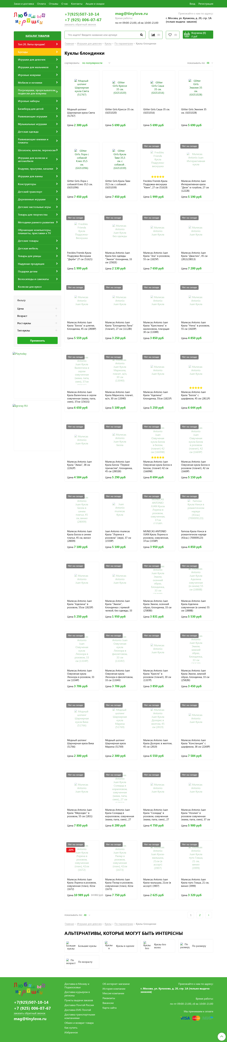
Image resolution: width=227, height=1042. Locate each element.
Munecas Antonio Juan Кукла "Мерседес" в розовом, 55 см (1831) (80, 813)
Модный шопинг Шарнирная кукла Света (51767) (81, 112)
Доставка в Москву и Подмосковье (76, 985)
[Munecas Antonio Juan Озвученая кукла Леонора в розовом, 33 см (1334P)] (82, 648)
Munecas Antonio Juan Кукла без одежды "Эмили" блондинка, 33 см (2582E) (118, 257)
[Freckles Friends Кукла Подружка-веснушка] (158, 159)
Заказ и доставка (24, 3)
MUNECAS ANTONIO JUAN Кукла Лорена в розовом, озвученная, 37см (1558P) (156, 536)
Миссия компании (113, 993)
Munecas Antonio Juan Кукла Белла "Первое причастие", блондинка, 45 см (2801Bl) (118, 466)
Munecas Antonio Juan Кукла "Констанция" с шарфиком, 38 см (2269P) (195, 743)
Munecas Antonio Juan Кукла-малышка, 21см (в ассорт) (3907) (157, 882)
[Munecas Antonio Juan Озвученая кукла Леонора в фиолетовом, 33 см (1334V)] (120, 648)
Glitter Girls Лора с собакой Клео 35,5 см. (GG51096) (80, 184)
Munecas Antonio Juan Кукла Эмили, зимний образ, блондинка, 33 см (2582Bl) (195, 675)
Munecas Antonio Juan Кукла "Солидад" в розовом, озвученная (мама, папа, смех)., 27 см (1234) (156, 814)
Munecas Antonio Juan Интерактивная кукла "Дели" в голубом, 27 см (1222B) (195, 185)
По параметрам (123, 43)
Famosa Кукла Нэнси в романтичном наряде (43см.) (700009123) (193, 534)
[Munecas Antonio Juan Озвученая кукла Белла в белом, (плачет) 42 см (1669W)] (158, 440)
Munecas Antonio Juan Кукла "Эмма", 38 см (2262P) (79, 465)
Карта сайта (109, 1007)
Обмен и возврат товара (79, 1022)
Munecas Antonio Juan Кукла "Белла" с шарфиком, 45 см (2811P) (195, 395)
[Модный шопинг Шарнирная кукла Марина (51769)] (120, 718)
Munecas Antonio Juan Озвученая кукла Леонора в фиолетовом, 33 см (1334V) (119, 675)
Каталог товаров (38, 35)
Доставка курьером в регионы (77, 993)
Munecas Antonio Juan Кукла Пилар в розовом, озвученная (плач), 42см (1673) (119, 884)
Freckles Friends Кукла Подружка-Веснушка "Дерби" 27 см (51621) (80, 256)
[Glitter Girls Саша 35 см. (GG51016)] (158, 87)
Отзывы (53, 3)
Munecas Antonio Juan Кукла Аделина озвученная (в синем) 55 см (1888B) (195, 605)
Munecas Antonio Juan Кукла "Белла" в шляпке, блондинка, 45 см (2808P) (81, 325)
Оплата (41, 3)
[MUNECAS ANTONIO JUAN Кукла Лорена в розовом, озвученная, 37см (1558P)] (158, 509)
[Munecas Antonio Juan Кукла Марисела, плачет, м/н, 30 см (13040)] (120, 370)
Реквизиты (109, 998)
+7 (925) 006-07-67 (83, 19)
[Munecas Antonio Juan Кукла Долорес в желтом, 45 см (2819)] (158, 718)
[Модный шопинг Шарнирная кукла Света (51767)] (82, 87)
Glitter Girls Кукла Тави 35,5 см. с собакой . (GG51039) (117, 184)
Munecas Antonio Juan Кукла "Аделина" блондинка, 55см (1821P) (157, 395)
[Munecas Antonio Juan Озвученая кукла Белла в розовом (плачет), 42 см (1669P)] (196, 440)
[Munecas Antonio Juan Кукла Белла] (120, 440)
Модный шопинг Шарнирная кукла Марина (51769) (115, 743)
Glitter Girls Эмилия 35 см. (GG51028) (193, 111)
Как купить (70, 1027)
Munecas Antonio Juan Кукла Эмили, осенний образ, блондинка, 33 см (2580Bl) (157, 605)
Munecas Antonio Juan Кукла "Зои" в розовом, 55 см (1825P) (156, 256)
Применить (37, 340)
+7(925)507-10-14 (81, 14)
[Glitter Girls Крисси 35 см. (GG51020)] (120, 87)
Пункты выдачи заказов (78, 1000)
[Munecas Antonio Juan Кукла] (158, 231)
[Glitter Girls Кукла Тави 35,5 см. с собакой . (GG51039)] (120, 159)
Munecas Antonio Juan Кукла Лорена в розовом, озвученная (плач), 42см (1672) (81, 884)
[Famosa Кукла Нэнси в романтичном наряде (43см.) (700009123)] (196, 509)
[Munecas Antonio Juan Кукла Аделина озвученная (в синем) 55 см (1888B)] (196, 579)
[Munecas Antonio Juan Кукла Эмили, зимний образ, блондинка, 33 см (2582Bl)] (196, 648)
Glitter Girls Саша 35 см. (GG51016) (156, 111)
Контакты (76, 3)
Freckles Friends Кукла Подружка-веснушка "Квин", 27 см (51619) (155, 184)
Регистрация (205, 3)
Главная (69, 43)
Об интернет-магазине (116, 983)
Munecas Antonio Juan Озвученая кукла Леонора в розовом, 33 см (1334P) (80, 675)
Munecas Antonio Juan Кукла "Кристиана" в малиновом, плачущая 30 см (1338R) (156, 327)
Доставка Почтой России (79, 1005)
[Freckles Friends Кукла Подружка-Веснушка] (82, 231)
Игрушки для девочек (89, 43)
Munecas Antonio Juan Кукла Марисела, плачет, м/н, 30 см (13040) (119, 395)
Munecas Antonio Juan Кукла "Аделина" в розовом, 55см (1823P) (80, 604)
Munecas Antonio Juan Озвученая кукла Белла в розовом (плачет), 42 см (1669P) (195, 466)
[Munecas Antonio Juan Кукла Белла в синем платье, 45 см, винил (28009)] (82, 509)
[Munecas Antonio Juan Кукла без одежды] (120, 231)
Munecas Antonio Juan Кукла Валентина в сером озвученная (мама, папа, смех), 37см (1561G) (81, 396)
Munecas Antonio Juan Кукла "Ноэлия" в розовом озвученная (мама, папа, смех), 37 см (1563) (195, 814)
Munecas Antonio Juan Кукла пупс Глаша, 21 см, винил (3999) (195, 882)
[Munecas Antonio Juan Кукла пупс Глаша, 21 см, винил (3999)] (196, 857)
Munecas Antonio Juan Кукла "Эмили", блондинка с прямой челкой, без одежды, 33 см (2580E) (118, 605)
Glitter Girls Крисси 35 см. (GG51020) (119, 111)
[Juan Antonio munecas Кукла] (120, 509)
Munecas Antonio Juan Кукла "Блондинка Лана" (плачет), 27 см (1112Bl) (119, 325)
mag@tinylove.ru (131, 13)
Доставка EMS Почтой (77, 1009)
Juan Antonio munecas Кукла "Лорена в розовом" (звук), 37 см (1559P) (118, 536)
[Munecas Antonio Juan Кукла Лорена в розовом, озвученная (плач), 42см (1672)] (82, 857)
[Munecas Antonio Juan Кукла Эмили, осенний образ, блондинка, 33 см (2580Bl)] (158, 579)
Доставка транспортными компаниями (79, 1016)
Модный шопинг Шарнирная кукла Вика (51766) (80, 743)
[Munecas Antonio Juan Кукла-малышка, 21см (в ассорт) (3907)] (158, 857)
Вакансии (108, 1003)
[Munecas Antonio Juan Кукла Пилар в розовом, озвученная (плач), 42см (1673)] (120, 857)
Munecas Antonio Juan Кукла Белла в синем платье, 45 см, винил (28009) (79, 536)
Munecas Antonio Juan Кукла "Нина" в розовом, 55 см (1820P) (195, 325)
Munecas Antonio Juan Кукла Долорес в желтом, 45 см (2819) (157, 743)
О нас (64, 3)
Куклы (108, 43)
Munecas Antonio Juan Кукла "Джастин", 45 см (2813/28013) (194, 256)
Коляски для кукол (30, 286)
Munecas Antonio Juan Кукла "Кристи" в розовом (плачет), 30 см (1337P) (157, 675)
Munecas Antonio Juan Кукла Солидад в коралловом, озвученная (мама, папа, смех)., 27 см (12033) (119, 814)
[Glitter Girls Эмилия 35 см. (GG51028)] (196, 87)
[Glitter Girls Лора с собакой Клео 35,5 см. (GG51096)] (82, 159)
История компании (114, 988)
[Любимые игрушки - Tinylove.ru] (29, 18)
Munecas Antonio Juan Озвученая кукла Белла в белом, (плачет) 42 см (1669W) (157, 466)
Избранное (71, 1032)
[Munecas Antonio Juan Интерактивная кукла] (196, 159)
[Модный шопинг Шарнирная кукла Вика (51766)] (82, 718)
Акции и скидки (95, 3)
